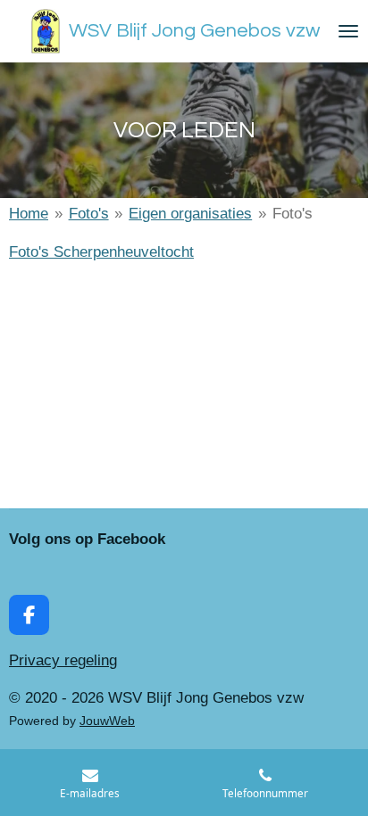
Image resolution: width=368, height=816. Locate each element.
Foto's (89, 213)
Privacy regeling (63, 660)
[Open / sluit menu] (348, 31)
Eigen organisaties (190, 213)
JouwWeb (107, 720)
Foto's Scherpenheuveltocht (101, 251)
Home (28, 213)
